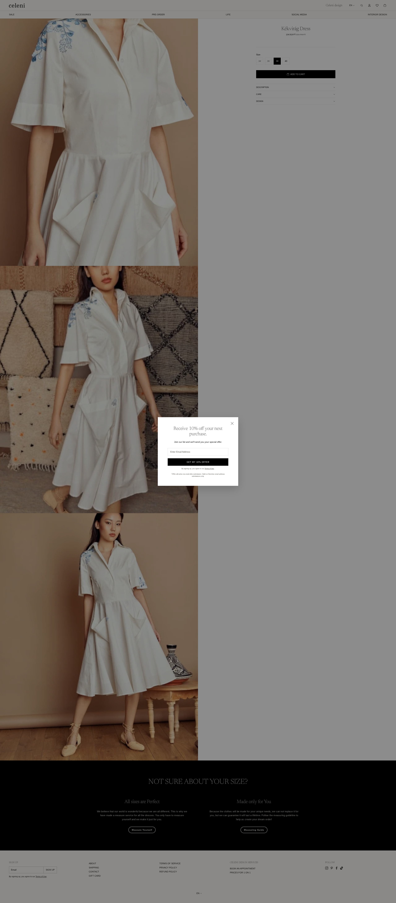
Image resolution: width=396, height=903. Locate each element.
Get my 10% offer (198, 462)
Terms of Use (209, 468)
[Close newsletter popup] (232, 423)
